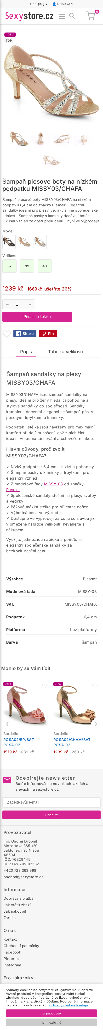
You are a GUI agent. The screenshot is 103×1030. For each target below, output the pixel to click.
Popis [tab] (26, 351)
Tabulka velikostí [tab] (65, 351)
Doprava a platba (18, 898)
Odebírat (51, 815)
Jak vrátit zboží (17, 905)
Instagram (12, 965)
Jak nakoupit (15, 911)
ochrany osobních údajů (68, 1005)
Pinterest (12, 958)
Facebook (12, 952)
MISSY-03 (53, 484)
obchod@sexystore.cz (24, 877)
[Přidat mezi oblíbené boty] (6, 334)
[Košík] (90, 16)
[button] (44, 686)
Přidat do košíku (37, 317)
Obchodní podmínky (21, 945)
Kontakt (10, 939)
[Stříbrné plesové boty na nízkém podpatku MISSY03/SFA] (40, 247)
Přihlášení (65, 4)
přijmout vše (51, 1013)
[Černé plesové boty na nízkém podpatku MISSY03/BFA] (9, 247)
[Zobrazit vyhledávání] (71, 16)
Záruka (10, 917)
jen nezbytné (51, 1022)
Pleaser (13, 489)
